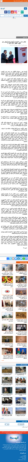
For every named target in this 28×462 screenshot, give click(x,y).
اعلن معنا (24, 458)
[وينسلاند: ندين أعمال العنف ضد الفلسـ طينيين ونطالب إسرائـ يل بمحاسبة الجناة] (7, 410)
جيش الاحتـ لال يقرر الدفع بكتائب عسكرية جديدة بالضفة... (6, 405)
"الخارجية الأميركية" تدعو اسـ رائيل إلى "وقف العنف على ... (20, 405)
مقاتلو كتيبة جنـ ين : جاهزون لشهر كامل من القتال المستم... (7, 384)
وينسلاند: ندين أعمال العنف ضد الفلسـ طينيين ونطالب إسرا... (7, 415)
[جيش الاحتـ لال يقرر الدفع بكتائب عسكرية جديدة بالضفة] (7, 400)
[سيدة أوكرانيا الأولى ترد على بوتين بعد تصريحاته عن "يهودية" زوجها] (7, 390)
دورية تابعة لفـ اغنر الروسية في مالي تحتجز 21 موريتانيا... (20, 415)
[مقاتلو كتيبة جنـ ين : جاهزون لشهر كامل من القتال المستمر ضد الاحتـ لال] (7, 380)
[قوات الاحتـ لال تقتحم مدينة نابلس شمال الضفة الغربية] (20, 370)
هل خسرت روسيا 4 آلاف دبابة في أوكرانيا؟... (20, 394)
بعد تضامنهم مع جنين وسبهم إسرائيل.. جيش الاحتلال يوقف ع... (20, 384)
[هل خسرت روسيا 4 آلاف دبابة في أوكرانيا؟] (20, 390)
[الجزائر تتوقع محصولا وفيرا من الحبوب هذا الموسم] (7, 370)
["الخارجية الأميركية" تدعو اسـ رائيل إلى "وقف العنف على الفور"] (20, 400)
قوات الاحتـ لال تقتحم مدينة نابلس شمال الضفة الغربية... (20, 374)
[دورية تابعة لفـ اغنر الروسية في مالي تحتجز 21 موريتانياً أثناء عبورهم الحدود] (20, 410)
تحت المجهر (25, 37)
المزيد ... (2, 360)
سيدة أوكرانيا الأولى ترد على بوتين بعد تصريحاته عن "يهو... (7, 394)
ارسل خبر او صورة (22, 459)
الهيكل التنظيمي (23, 456)
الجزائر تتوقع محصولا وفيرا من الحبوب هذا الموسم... (7, 374)
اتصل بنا (24, 455)
